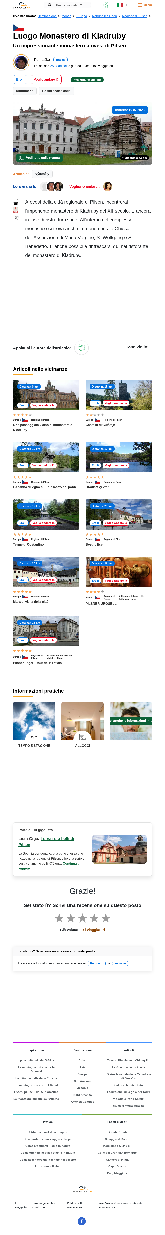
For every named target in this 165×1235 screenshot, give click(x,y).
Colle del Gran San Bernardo (117, 1152)
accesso (120, 963)
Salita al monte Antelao (129, 1105)
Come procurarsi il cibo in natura (47, 1145)
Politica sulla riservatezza (75, 1205)
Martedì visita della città (30, 601)
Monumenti (24, 91)
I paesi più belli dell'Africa (36, 1060)
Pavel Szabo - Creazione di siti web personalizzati (120, 1205)
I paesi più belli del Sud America (36, 1092)
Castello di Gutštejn (100, 425)
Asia (82, 1067)
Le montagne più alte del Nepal (36, 1085)
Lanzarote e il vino (48, 1166)
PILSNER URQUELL (101, 603)
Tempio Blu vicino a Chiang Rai (128, 1060)
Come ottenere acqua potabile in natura (48, 1152)
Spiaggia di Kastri (117, 1139)
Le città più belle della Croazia (36, 1078)
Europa (17, 420)
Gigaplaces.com (22, 5)
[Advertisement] (88, 299)
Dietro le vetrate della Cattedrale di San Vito (129, 1076)
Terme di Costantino (28, 544)
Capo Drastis (117, 1166)
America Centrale (82, 1101)
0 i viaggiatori (93, 930)
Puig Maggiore (117, 1173)
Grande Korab (117, 1132)
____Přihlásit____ (106, 5)
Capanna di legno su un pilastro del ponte (45, 487)
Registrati (96, 963)
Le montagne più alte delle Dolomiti (36, 1069)
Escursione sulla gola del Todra (129, 1092)
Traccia (60, 59)
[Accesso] (81, 347)
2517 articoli (59, 66)
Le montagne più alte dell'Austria (36, 1098)
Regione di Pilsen (40, 420)
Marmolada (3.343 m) (117, 1145)
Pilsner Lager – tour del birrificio (37, 663)
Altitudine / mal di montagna (47, 1132)
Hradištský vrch (98, 487)
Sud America (82, 1081)
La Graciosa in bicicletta (128, 1067)
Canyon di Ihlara (117, 1159)
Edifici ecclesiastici (56, 91)
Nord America (82, 1094)
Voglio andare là (46, 79)
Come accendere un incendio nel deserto (48, 1159)
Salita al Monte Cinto (128, 1085)
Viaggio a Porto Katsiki (128, 1098)
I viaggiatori (21, 1205)
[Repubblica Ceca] (26, 420)
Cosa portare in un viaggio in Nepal (48, 1139)
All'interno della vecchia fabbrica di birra (131, 597)
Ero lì (20, 79)
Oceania (82, 1087)
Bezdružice (94, 544)
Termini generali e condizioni (43, 1205)
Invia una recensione (87, 79)
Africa (82, 1060)
